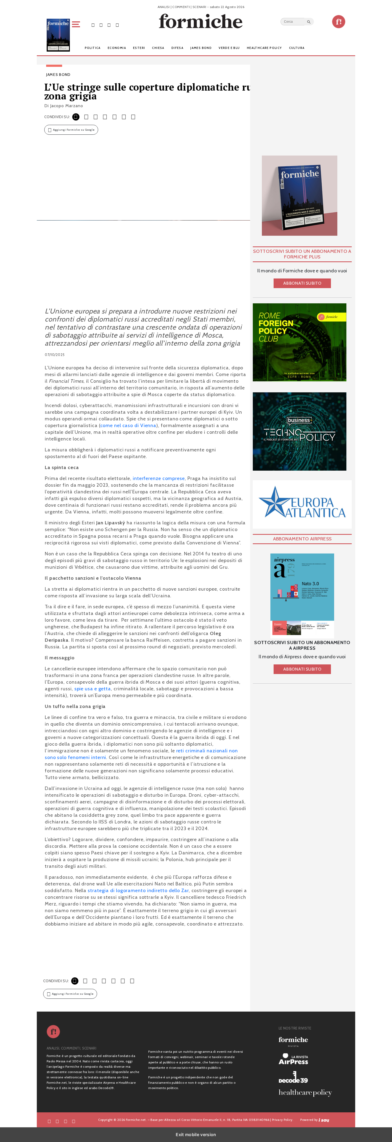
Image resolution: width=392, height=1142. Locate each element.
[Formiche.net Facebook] (93, 24)
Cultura (297, 48)
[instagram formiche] (66, 1120)
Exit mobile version (196, 1134)
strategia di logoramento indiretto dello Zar (137, 890)
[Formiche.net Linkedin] (117, 24)
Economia (117, 48)
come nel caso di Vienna (128, 425)
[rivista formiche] (302, 595)
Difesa (177, 48)
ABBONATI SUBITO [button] (302, 283)
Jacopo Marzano (66, 105)
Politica (93, 48)
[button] (77, 35)
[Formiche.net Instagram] (109, 24)
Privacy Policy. (282, 1120)
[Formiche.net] (338, 21)
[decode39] (307, 1077)
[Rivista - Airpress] (307, 1058)
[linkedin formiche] (74, 1120)
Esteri (139, 48)
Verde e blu (229, 48)
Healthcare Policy (264, 48)
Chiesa (158, 48)
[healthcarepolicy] (307, 1093)
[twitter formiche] (57, 1120)
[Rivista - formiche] (307, 1042)
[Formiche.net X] (101, 24)
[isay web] (324, 1120)
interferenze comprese (159, 478)
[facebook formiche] (49, 1120)
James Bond (201, 48)
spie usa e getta (92, 689)
